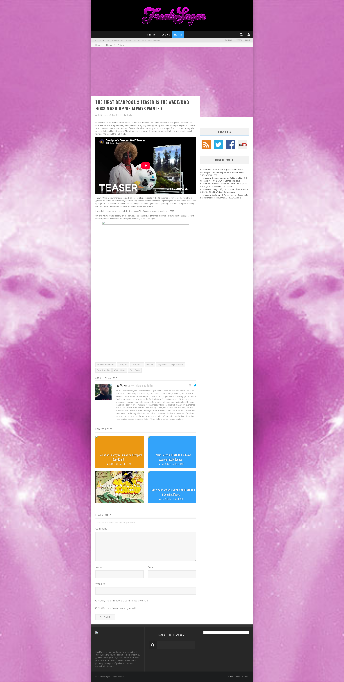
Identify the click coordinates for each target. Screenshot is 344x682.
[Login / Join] (249, 34)
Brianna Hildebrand (106, 364)
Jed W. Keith (103, 115)
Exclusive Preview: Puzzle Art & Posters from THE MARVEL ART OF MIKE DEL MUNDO (121, 489)
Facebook (228, 40)
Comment (101, 528)
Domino (149, 364)
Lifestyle (152, 34)
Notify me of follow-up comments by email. (123, 600)
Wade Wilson (120, 370)
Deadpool (123, 364)
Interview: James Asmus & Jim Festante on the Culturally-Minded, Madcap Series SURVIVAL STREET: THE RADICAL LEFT (223, 172)
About (247, 40)
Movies (178, 34)
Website (100, 583)
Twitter (239, 40)
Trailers (130, 115)
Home (97, 45)
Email (151, 567)
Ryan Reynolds (103, 370)
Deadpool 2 (137, 364)
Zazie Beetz (135, 370)
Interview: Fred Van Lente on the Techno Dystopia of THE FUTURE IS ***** (140, 40)
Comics (166, 34)
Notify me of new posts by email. (117, 608)
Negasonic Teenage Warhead (170, 364)
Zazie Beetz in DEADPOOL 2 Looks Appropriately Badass (173, 457)
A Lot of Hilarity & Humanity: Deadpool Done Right (121, 457)
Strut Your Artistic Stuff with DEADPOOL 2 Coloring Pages (173, 492)
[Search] (241, 34)
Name (98, 567)
